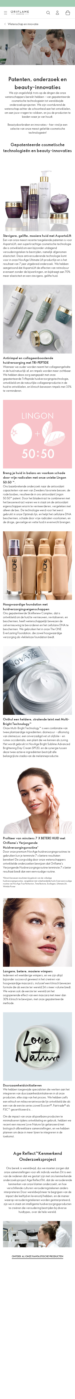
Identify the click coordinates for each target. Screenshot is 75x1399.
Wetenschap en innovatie (23, 24)
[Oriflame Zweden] (20, 13)
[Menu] (5, 13)
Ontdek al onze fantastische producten (37, 1256)
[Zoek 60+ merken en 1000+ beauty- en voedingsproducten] (48, 13)
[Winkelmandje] (68, 13)
